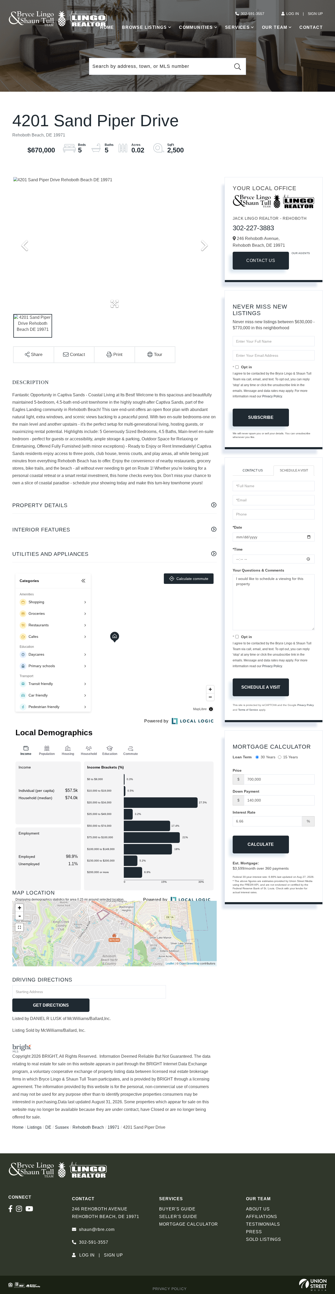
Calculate (261, 844)
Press (254, 1232)
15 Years (290, 757)
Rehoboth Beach (88, 1127)
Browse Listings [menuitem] (144, 27)
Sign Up (315, 14)
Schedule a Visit (294, 470)
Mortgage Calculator (188, 1224)
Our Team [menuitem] (274, 27)
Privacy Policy (272, 396)
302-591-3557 (252, 14)
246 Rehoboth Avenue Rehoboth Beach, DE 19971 (105, 1213)
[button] (237, 66)
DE (48, 1127)
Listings (34, 1127)
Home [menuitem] (107, 27)
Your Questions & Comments (258, 570)
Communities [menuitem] (196, 27)
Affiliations (261, 1216)
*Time (238, 549)
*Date (237, 527)
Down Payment (246, 791)
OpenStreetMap (189, 963)
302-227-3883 (253, 228)
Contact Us (260, 260)
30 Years (268, 757)
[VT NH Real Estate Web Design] (313, 1285)
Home (18, 1127)
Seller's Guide (178, 1216)
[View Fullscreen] (19, 927)
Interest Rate (244, 812)
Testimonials (263, 1224)
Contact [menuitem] (311, 27)
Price (237, 770)
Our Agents (301, 253)
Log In (292, 14)
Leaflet (170, 963)
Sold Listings (263, 1239)
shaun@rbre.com (97, 1229)
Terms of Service (248, 709)
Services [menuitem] (237, 27)
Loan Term (242, 757)
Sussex (62, 1127)
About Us (258, 1209)
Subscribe (260, 417)
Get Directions (51, 1005)
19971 (113, 1127)
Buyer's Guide (177, 1209)
